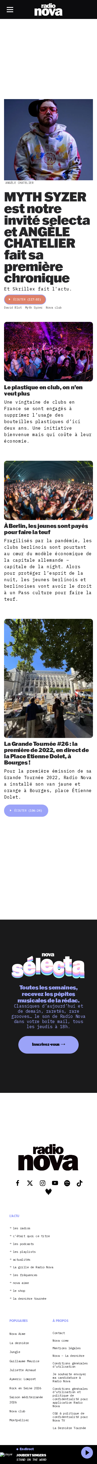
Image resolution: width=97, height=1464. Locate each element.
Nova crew (60, 1340)
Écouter (27, 299)
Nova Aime (17, 1334)
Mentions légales (67, 1348)
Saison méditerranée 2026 (26, 1399)
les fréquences (25, 1275)
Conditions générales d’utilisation (70, 1365)
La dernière (19, 1343)
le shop (19, 1291)
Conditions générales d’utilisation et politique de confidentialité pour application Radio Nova (70, 1397)
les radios (21, 1228)
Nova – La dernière (68, 1356)
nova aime (21, 1283)
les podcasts (23, 1244)
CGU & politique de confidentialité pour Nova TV (70, 1417)
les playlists (24, 1252)
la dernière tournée (29, 1298)
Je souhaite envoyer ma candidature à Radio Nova (69, 1377)
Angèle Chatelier (19, 183)
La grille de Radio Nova (33, 1267)
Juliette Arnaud (22, 1370)
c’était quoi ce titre (31, 1236)
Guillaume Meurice (24, 1361)
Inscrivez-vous (46, 1044)
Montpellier (19, 1420)
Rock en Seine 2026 (25, 1388)
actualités (21, 1260)
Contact (59, 1333)
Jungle (14, 1352)
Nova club (17, 1411)
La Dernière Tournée (69, 1428)
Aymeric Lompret (22, 1379)
